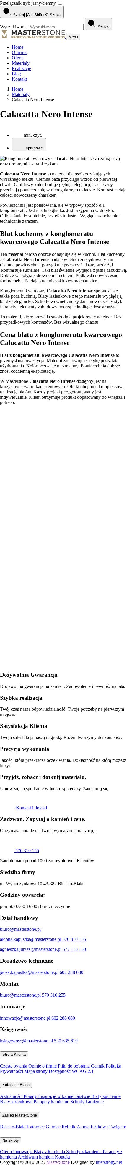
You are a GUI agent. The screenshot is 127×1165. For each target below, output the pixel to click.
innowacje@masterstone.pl (25, 1018)
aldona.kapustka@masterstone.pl (31, 939)
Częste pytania (14, 1065)
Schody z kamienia (84, 1151)
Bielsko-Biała (13, 1126)
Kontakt (19, 79)
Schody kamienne (87, 1101)
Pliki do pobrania (74, 1065)
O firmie (19, 52)
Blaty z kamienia (50, 1151)
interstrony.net (109, 1162)
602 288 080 (71, 972)
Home (17, 47)
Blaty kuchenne (106, 1096)
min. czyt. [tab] (33, 135)
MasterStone (58, 1162)
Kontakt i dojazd (31, 807)
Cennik (98, 1065)
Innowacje (23, 1151)
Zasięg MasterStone (19, 1115)
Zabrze (83, 1126)
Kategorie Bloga (16, 1085)
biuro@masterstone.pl (20, 929)
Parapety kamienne (52, 1101)
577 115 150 (74, 949)
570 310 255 (54, 995)
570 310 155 (26, 850)
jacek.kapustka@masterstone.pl (30, 972)
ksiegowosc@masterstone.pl (27, 1040)
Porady (31, 1096)
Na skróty (10, 1140)
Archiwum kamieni (36, 1156)
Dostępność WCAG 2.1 (71, 1071)
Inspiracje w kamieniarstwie (64, 1096)
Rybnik (69, 1126)
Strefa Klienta (14, 1054)
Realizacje (21, 68)
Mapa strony (36, 1071)
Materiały (21, 63)
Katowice (36, 1126)
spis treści (34, 148)
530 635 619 (66, 1040)
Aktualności (12, 1096)
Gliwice (54, 1126)
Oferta (18, 57)
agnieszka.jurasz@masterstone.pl (31, 949)
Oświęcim (116, 1126)
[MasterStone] (33, 36)
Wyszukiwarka (14, 26)
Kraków (99, 1126)
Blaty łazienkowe (17, 1101)
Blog (16, 73)
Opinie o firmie (43, 1065)
